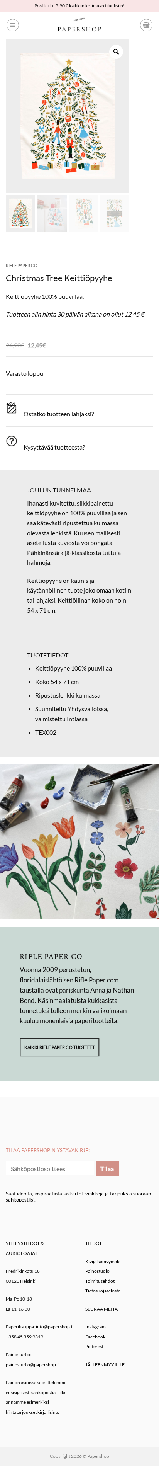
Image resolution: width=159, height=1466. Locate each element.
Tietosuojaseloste (102, 1291)
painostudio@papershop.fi (33, 1364)
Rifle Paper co (21, 265)
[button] (13, 25)
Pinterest (94, 1346)
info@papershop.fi (55, 1327)
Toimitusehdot (100, 1281)
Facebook (95, 1337)
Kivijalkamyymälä (102, 1261)
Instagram (95, 1327)
